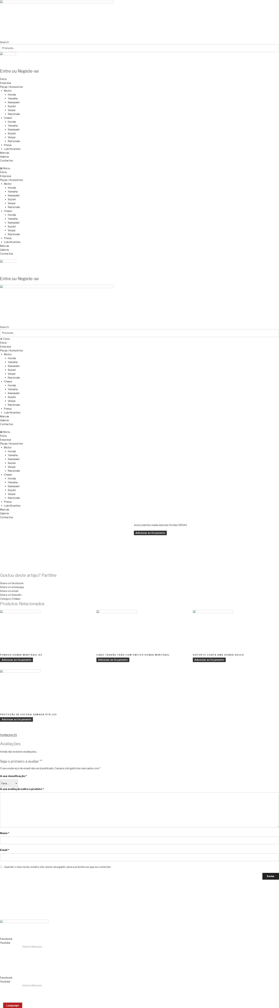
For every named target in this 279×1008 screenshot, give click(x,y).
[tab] (8, 735)
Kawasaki (14, 102)
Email (4, 850)
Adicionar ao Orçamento (150, 532)
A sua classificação (13, 776)
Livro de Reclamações (14, 913)
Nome (4, 833)
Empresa (5, 83)
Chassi (8, 117)
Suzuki (12, 106)
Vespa (11, 110)
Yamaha (13, 98)
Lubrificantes (12, 148)
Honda (12, 94)
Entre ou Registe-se (19, 71)
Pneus (8, 145)
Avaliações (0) (8, 734)
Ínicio (3, 79)
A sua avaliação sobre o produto (22, 789)
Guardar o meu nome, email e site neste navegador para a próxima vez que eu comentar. (57, 867)
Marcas (4, 152)
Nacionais (14, 114)
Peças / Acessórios (11, 86)
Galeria (4, 156)
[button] (139, 168)
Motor (8, 90)
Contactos (6, 160)
